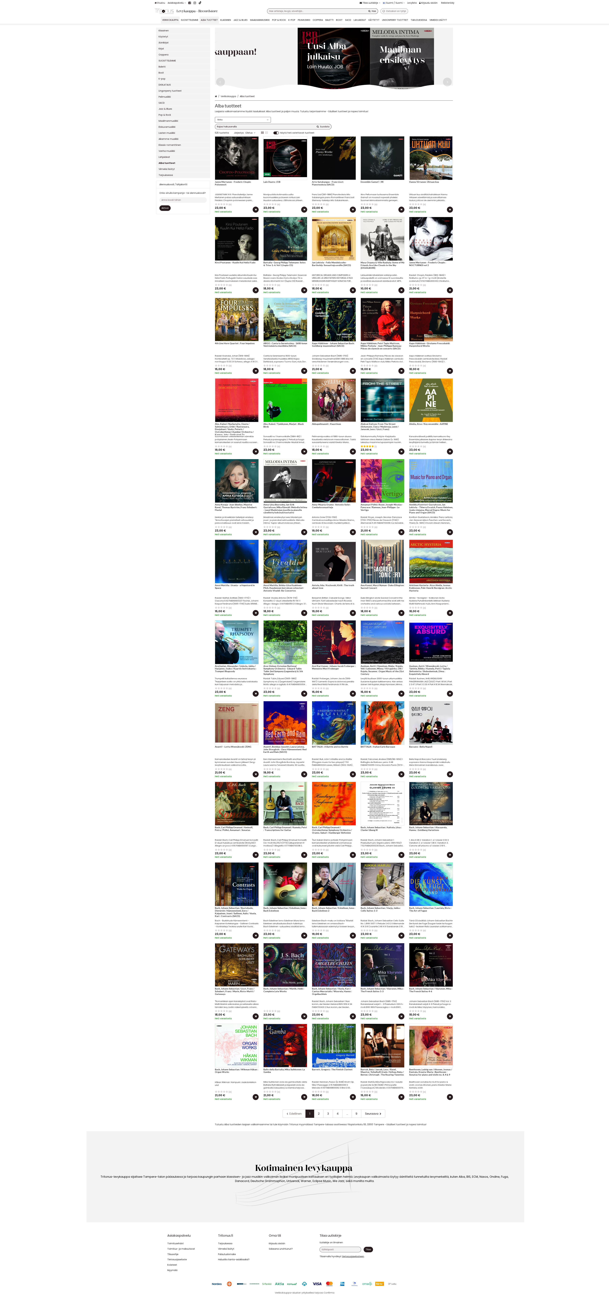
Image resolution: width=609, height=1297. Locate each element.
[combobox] (322, 11)
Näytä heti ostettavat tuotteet (297, 133)
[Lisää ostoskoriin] (256, 210)
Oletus (249, 132)
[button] (353, 1256)
